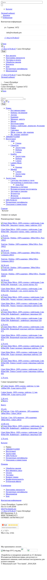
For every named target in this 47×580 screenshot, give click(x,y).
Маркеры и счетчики (19, 187)
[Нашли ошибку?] (23, 578)
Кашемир (14, 117)
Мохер (13, 121)
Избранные (7, 18)
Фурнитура (15, 193)
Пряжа (8, 108)
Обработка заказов (13, 62)
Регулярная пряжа (18, 110)
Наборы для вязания (19, 113)
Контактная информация (11, 500)
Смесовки (15, 130)
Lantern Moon (16, 163)
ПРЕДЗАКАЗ (11, 200)
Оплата (9, 473)
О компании (6, 485)
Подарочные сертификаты (16, 69)
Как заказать (11, 56)
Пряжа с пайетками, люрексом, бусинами (28, 126)
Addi (12, 141)
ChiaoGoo (15, 145)
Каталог (9, 9)
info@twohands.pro (8, 509)
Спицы (18, 143)
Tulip (13, 165)
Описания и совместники (16, 204)
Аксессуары (20, 148)
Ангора (14, 115)
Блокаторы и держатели (20, 198)
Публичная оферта (13, 481)
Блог (8, 66)
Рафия (13, 128)
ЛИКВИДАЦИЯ (13, 137)
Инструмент (11, 139)
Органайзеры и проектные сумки (24, 182)
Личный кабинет (8, 13)
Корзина (6, 15)
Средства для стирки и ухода (22, 180)
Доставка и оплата (13, 60)
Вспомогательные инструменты (24, 189)
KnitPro (14, 154)
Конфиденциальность (15, 479)
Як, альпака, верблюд (19, 134)
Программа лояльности (15, 58)
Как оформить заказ (14, 470)
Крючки (18, 167)
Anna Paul (19, 185)
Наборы (18, 150)
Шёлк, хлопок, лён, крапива (22, 132)
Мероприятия (11, 71)
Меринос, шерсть (18, 119)
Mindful (14, 169)
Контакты (10, 64)
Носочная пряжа (17, 123)
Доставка (9, 475)
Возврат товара (12, 477)
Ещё (3, 51)
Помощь (4, 464)
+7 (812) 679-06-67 (11, 38)
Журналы (14, 196)
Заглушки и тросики (19, 191)
